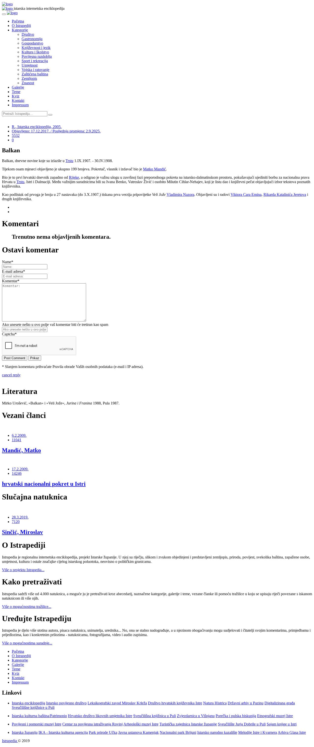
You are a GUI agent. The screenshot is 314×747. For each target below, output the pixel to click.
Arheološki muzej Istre (140, 724)
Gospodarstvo (32, 43)
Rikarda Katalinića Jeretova (284, 194)
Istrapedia (10, 741)
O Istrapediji (21, 26)
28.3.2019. (20, 517)
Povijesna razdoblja (37, 56)
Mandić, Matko (21, 450)
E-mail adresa (13, 271)
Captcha (9, 334)
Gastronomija (32, 39)
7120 (16, 522)
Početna (18, 21)
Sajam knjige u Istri (282, 724)
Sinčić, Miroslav (22, 532)
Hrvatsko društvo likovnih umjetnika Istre (100, 716)
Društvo (28, 34)
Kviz (15, 96)
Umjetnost (30, 65)
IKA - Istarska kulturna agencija (63, 732)
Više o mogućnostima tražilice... (26, 607)
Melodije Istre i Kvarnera (257, 732)
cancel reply (11, 375)
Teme (16, 92)
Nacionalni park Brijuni (178, 732)
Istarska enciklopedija (28, 703)
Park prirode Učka (103, 732)
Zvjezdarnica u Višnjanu (196, 716)
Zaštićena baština (35, 74)
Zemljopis (29, 78)
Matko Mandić (154, 169)
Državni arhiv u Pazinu (245, 703)
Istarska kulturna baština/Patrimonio (39, 716)
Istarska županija (25, 732)
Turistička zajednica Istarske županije (188, 724)
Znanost (28, 83)
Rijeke (74, 177)
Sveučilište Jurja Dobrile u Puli (242, 724)
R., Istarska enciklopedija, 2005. (37, 127)
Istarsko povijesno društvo (66, 703)
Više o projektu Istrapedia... (23, 570)
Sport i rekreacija (35, 61)
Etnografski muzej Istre (275, 716)
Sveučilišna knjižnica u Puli (154, 716)
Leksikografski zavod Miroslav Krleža (117, 703)
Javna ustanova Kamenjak (138, 732)
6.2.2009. (19, 435)
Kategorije (20, 30)
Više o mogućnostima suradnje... (27, 643)
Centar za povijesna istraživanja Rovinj (92, 724)
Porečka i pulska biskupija (236, 716)
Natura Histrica (215, 703)
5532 (16, 135)
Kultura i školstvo (35, 52)
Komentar (10, 281)
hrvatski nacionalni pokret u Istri (44, 484)
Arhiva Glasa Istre (292, 732)
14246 (17, 473)
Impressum (20, 105)
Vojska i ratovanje (35, 70)
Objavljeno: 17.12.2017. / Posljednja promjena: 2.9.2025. (56, 131)
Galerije (18, 87)
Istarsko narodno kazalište (217, 732)
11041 (16, 440)
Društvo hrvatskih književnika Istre (175, 703)
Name (7, 262)
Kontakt (18, 100)
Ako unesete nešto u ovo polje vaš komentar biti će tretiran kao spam (55, 324)
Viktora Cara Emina (246, 194)
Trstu (69, 161)
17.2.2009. (20, 469)
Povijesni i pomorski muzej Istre (36, 724)
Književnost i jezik (36, 48)
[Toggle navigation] (4, 14)
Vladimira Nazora (180, 194)
